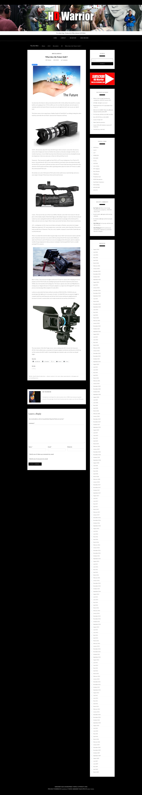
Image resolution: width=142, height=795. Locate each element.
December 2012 (97, 649)
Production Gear (97, 176)
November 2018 (97, 454)
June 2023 (95, 309)
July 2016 (95, 531)
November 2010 (97, 717)
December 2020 (97, 386)
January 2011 (96, 711)
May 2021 (95, 372)
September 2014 (97, 591)
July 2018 (95, 465)
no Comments (64, 60)
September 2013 (97, 624)
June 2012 (95, 665)
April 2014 (95, 605)
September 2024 (97, 296)
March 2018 (96, 476)
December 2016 (97, 517)
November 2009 (97, 750)
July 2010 (95, 728)
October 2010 (96, 720)
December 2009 (97, 747)
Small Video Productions (98, 182)
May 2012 (95, 668)
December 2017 (97, 484)
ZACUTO (95, 190)
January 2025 (96, 287)
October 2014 (96, 588)
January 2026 (96, 268)
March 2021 (96, 378)
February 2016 (96, 545)
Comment (32, 423)
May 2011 (95, 701)
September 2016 (97, 525)
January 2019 (96, 449)
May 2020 (95, 405)
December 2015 (97, 550)
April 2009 (95, 769)
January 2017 (96, 514)
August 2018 (96, 462)
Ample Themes (90, 789)
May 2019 (95, 438)
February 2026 (96, 265)
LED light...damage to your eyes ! (100, 102)
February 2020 (96, 413)
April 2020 (95, 408)
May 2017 (95, 504)
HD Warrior (48, 60)
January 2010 (96, 744)
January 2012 (96, 679)
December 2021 (97, 353)
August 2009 (96, 758)
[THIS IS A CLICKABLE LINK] (102, 78)
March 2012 (96, 673)
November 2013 (97, 618)
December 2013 (97, 616)
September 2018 (97, 460)
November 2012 (97, 651)
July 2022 (95, 337)
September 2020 (97, 394)
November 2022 (97, 326)
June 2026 (95, 255)
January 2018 (96, 482)
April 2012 (95, 670)
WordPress (64, 789)
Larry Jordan (96, 166)
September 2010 (97, 722)
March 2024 (96, 301)
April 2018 (95, 473)
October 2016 (96, 523)
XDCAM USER (96, 187)
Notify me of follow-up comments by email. (42, 454)
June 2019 (95, 435)
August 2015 (96, 561)
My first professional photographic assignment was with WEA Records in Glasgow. (102, 229)
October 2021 (96, 358)
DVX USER (95, 158)
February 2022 (96, 348)
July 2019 (95, 432)
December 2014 (97, 583)
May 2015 (95, 569)
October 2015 (96, 555)
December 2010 (97, 714)
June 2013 (95, 632)
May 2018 (95, 471)
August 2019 (96, 430)
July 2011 (95, 695)
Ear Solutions (96, 218)
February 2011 (96, 709)
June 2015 (95, 566)
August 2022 (96, 334)
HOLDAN (95, 163)
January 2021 (96, 383)
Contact (63, 38)
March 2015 (96, 575)
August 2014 (96, 594)
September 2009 (97, 755)
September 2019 (97, 427)
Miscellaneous (56, 53)
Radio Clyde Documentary (99, 122)
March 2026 (96, 263)
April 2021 (95, 375)
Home (55, 38)
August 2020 (96, 397)
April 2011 (95, 703)
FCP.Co (95, 160)
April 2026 (95, 260)
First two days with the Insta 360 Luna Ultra (103, 114)
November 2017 (97, 487)
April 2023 (95, 315)
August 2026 (96, 249)
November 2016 (97, 520)
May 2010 (95, 733)
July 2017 (95, 498)
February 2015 (96, 577)
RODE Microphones (97, 179)
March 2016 (96, 542)
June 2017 (95, 501)
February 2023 (96, 320)
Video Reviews (84, 38)
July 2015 (95, 564)
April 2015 (95, 572)
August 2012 (96, 659)
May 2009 (95, 766)
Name (31, 447)
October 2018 (96, 457)
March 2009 (96, 772)
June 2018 (95, 468)
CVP (94, 152)
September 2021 (97, 361)
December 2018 (97, 452)
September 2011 (97, 690)
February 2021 (96, 380)
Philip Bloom (96, 174)
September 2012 (97, 657)
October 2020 (96, 391)
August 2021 (96, 364)
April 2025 (95, 285)
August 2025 (96, 282)
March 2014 (96, 607)
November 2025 (97, 274)
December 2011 (97, 681)
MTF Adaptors (96, 168)
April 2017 (95, 506)
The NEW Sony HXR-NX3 (99, 129)
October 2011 (96, 687)
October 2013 (96, 621)
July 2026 (95, 252)
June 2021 (95, 369)
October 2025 (96, 276)
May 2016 (95, 536)
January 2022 (96, 350)
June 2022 (95, 339)
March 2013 (96, 640)
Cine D (94, 150)
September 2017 (97, 493)
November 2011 (97, 684)
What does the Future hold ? (56, 57)
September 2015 (97, 558)
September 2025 (97, 279)
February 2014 (96, 610)
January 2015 (96, 580)
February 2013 (96, 643)
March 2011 (96, 706)
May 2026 (95, 257)
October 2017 (96, 490)
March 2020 (96, 410)
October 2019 (96, 424)
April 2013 (95, 638)
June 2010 (95, 731)
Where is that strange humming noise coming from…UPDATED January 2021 (103, 209)
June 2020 (95, 402)
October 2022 (96, 328)
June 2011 (95, 698)
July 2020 (95, 400)
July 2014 (95, 597)
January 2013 (96, 646)
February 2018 (96, 479)
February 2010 (96, 742)
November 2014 (97, 586)
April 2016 (95, 539)
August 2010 (96, 725)
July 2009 (95, 761)
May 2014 (95, 602)
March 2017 (96, 509)
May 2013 (95, 635)
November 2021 (97, 356)
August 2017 (96, 495)
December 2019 (97, 419)
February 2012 (96, 676)
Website (69, 447)
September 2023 (97, 306)
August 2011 (96, 692)
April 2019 (95, 441)
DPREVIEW (96, 155)
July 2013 (95, 629)
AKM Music (96, 147)
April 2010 (95, 736)
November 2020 (97, 389)
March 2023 (96, 317)
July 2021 (95, 367)
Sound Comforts (97, 214)
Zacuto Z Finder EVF (98, 119)
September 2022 (97, 331)
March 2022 (96, 345)
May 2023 (95, 312)
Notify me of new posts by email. (39, 459)
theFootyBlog (96, 184)
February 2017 (96, 512)
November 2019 (97, 421)
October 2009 (96, 753)
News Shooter (96, 171)
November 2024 (97, 293)
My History (73, 38)
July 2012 (95, 662)
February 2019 (96, 446)
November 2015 (97, 553)
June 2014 (95, 599)
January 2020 (96, 416)
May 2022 (95, 342)
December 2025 (97, 271)
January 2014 (96, 613)
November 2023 (97, 304)
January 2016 (96, 547)
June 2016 (95, 534)
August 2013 (96, 627)
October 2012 (96, 654)
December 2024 (97, 290)
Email (50, 447)
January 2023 (96, 323)
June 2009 (95, 763)
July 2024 (95, 298)
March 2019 (96, 443)
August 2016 (96, 528)
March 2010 (96, 739)
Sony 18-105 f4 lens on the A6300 (101, 117)
